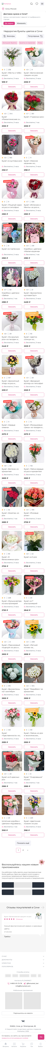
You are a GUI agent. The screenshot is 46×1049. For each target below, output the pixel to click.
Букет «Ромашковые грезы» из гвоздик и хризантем (33, 426)
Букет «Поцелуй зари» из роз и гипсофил (12, 206)
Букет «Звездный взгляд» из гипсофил (33, 382)
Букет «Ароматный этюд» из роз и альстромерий (10, 382)
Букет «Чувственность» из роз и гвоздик (11, 734)
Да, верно (9, 23)
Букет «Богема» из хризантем (10, 470)
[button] (42, 907)
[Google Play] (23, 885)
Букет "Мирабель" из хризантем (33, 690)
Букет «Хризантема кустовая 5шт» (33, 294)
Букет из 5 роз (30, 557)
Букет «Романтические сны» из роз (12, 118)
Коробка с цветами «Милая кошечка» (32, 250)
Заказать (12, 87)
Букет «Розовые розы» (31, 514)
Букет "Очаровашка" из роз (33, 778)
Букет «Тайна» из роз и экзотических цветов (33, 734)
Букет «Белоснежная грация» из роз (33, 74)
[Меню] (42, 4)
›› (27, 850)
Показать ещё (23, 843)
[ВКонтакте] (23, 1021)
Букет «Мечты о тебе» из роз (12, 74)
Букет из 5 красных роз (10, 778)
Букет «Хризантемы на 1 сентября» (11, 690)
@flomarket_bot (32, 983)
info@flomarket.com (23, 986)
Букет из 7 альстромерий (30, 602)
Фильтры (11, 36)
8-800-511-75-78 (16, 983)
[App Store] (23, 892)
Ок (41, 1037)
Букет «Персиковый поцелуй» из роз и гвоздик (11, 646)
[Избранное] (37, 4)
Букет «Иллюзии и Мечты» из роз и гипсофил (32, 206)
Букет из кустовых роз (12, 161)
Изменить (21, 23)
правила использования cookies (15, 1038)
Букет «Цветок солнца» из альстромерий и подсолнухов (31, 338)
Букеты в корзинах (27, 43)
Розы (40, 43)
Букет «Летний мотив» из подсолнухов (30, 646)
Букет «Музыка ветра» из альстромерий (12, 602)
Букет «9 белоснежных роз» (10, 558)
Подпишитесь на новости (23, 1013)
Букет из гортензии (11, 249)
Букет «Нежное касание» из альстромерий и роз (33, 162)
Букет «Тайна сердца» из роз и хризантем (34, 470)
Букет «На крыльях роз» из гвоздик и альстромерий (10, 338)
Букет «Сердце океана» (8, 426)
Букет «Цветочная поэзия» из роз (32, 822)
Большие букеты (10, 43)
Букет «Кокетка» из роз (10, 514)
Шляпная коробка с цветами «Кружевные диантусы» (12, 822)
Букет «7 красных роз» (34, 117)
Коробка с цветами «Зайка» (10, 294)
